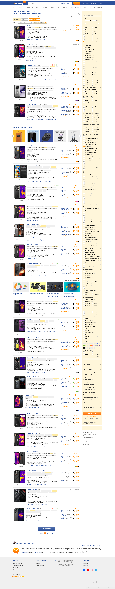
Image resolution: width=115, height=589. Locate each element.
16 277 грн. (76, 154)
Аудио (37, 7)
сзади (95, 292)
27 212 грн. (76, 346)
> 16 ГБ (95, 111)
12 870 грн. (76, 418)
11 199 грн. (76, 397)
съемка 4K (96, 158)
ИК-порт (87, 334)
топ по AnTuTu (88, 59)
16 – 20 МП (96, 129)
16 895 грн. (76, 517)
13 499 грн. (76, 421)
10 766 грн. (76, 405)
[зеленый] (75, 61)
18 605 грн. (76, 329)
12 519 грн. (76, 417)
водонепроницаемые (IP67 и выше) (93, 221)
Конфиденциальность (18, 569)
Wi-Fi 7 (51, 109)
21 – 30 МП (87, 131)
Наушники (85, 441)
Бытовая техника (45, 7)
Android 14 (87, 303)
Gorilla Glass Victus (89, 233)
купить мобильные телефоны (89, 423)
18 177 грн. (76, 327)
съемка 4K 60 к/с (88, 160)
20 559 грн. (76, 189)
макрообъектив (88, 140)
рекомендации (24, 552)
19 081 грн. (76, 325)
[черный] (78, 40)
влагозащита (46, 27)
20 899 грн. (76, 193)
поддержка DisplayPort (90, 322)
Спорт (90, 7)
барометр (87, 241)
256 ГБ (86, 100)
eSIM (95, 312)
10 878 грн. (76, 402)
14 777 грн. (76, 307)
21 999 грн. (76, 208)
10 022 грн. (76, 269)
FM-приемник (88, 287)
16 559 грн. (76, 254)
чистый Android (30, 210)
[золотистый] (75, 201)
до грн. (73, 65)
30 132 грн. (76, 92)
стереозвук (87, 271)
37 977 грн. (76, 108)
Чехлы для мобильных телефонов (89, 434)
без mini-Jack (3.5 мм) (90, 326)
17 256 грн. (76, 150)
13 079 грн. (76, 422)
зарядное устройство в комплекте (92, 264)
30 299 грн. (76, 87)
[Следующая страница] (52, 533)
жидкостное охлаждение (90, 243)
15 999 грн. (76, 27)
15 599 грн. (76, 378)
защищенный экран (89, 229)
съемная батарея (49, 68)
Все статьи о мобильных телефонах (72, 280)
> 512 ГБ (87, 102)
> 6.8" (95, 84)
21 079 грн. (76, 194)
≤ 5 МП (86, 127)
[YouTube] (88, 570)
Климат (52, 7)
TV (33, 7)
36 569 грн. (76, 106)
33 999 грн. (76, 67)
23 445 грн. (76, 173)
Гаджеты (15, 7)
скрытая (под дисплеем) (90, 204)
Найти (76, 3)
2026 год (29, 27)
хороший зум (88, 154)
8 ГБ (86, 108)
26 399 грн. (76, 472)
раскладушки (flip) (89, 69)
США (37, 567)
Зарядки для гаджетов (87, 440)
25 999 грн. (76, 476)
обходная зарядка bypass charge (92, 260)
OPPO (95, 33)
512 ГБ (95, 100)
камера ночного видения (90, 144)
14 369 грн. (76, 309)
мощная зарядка (31, 90)
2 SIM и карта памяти (89, 338)
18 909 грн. (76, 361)
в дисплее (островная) (90, 202)
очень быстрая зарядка (90, 252)
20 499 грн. (76, 213)
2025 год (29, 66)
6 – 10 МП (96, 127)
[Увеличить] (20, 32)
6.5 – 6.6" (96, 82)
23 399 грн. (76, 171)
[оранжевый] (77, 40)
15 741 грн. (76, 379)
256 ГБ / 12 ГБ (29, 240)
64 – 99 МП (87, 119)
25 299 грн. (76, 226)
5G (85, 312)
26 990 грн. (76, 473)
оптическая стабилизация (91, 148)
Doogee (86, 29)
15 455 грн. (76, 382)
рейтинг (94, 551)
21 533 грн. (76, 190)
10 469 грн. (76, 401)
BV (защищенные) (34, 46)
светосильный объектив (90, 169)
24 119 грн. (76, 227)
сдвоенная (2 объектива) (90, 174)
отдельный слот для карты (91, 216)
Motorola (96, 31)
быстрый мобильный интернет (91, 314)
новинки (87, 352)
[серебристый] (75, 100)
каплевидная (88, 197)
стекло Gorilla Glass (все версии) (92, 231)
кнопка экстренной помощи (91, 239)
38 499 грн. (76, 111)
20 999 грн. (76, 211)
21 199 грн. (76, 207)
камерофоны (88, 51)
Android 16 (49, 29)
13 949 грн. (76, 461)
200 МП (95, 121)
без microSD (53, 187)
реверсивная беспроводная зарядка (93, 258)
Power (33, 472)
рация (45, 170)
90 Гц (31, 396)
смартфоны (87, 47)
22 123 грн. (76, 195)
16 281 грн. (76, 151)
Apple (86, 27)
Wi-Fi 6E (47, 90)
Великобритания (40, 565)
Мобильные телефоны (31, 11)
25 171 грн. (76, 231)
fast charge (30, 29)
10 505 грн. (76, 398)
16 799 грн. (76, 511)
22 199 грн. (76, 187)
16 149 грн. (76, 155)
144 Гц (86, 93)
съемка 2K (87, 158)
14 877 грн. (76, 440)
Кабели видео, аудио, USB (88, 437)
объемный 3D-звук (89, 273)
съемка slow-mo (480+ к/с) (91, 167)
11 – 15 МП (87, 129)
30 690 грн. (76, 89)
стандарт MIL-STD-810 (90, 225)
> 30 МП (95, 131)
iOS (86, 307)
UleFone (86, 40)
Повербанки (85, 438)
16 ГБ (86, 111)
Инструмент (78, 7)
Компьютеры (22, 7)
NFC (42, 27)
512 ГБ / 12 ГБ (36, 240)
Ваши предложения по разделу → (41, 542)
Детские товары (64, 7)
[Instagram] (92, 570)
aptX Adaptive (88, 283)
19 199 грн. (76, 359)
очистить (24, 19)
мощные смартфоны (89, 57)
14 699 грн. (76, 383)
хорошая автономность (36, 378)
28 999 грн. (76, 88)
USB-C (86, 318)
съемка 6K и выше (89, 162)
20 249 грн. (76, 364)
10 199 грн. (76, 399)
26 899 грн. (76, 343)
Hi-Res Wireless (88, 277)
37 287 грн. (76, 114)
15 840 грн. (76, 436)
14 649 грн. (76, 435)
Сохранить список (35, 19)
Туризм (84, 7)
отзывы (53, 551)
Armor (33, 206)
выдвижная (87, 200)
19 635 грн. (76, 365)
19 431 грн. (76, 323)
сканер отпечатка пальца (90, 212)
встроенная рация (89, 332)
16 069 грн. (76, 248)
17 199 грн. (76, 147)
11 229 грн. (76, 403)
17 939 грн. (76, 510)
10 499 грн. (76, 270)
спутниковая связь (89, 316)
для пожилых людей (89, 74)
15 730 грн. (76, 381)
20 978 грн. (76, 212)
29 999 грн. (76, 93)
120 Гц (33, 27)
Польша (38, 569)
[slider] (85, 23)
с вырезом (87, 195)
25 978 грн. (76, 477)
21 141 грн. (76, 191)
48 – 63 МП (96, 117)
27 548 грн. (76, 480)
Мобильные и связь (21, 11)
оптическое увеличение (90, 152)
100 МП (95, 119)
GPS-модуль (88, 328)
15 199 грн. (76, 301)
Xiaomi (95, 40)
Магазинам (15, 567)
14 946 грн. (76, 456)
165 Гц (95, 93)
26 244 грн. (76, 232)
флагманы (87, 53)
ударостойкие (53, 27)
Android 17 (96, 305)
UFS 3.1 (51, 90)
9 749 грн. (77, 266)
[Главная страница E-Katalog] (19, 3)
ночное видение (45, 66)
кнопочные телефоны (90, 72)
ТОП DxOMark (88, 187)
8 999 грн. (77, 273)
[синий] (78, 410)
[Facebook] (84, 570)
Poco (95, 35)
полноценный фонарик (90, 237)
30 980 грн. (76, 91)
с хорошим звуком (89, 65)
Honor (86, 31)
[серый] (77, 372)
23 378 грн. (76, 175)
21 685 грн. (76, 360)
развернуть (99, 356)
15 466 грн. (76, 386)
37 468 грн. (76, 112)
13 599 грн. (76, 415)
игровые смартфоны (89, 55)
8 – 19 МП (96, 115)
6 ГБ (95, 106)
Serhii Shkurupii (19, 543)
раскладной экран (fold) (90, 67)
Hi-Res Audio (87, 275)
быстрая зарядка (89, 250)
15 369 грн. (76, 460)
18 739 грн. (76, 518)
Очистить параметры (92, 416)
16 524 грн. (76, 250)
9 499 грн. (77, 268)
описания (36, 551)
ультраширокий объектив (90, 138)
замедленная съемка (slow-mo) (92, 165)
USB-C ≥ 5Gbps (40, 109)
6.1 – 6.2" (96, 80)
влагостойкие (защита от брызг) (92, 219)
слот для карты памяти (90, 214)
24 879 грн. (76, 230)
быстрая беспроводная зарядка (92, 256)
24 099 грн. (76, 167)
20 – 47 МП (87, 117)
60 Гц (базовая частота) (90, 89)
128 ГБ (95, 98)
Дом (58, 7)
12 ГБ (95, 108)
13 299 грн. (76, 453)
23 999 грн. (76, 169)
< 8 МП (86, 115)
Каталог (14, 11)
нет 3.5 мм (54, 29)
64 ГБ (86, 98)
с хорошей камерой (89, 49)
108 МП (86, 121)
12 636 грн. (76, 419)
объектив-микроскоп (89, 142)
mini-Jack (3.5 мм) (89, 324)
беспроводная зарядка (37, 29)
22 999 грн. (76, 367)
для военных (42, 46)
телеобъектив (88, 136)
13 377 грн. (76, 423)
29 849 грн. (76, 94)
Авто (72, 7)
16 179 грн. (76, 252)
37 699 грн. (76, 110)
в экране (96, 294)
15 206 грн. (76, 443)
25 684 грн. (76, 479)
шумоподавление (89, 279)
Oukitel (86, 35)
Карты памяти (86, 444)
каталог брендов (37, 552)
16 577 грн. (76, 253)
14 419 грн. (76, 303)
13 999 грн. (76, 305)
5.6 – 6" (86, 80)
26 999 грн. (76, 234)
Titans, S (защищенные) (36, 86)
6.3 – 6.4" (87, 82)
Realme (86, 38)
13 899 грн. (76, 308)
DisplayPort (46, 109)
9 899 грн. (77, 265)
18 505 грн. (76, 513)
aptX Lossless (88, 285)
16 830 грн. (76, 249)
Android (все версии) (89, 299)
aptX (86, 281)
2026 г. (95, 352)
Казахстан (38, 572)
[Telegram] (96, 570)
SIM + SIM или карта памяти (91, 336)
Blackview (96, 27)
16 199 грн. (76, 153)
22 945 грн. (76, 172)
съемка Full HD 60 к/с (89, 156)
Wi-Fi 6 (49, 170)
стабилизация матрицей (90, 150)
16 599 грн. (76, 246)
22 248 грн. (76, 215)
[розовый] (77, 201)
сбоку (86, 294)
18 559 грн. (76, 326)
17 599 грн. (76, 515)
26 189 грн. (76, 341)
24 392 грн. (76, 168)
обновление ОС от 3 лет (90, 245)
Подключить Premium (18, 576)
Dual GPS (87, 330)
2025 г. (86, 354)
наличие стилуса (88, 235)
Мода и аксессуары (98, 7)
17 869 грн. (76, 322)
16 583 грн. (76, 149)
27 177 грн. (76, 345)
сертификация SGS (89, 227)
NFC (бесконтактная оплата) (91, 208)
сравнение (79, 549)
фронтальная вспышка (90, 189)
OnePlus (87, 33)
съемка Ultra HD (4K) (89, 183)
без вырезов (88, 193)
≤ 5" (86, 78)
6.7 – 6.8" (87, 84)
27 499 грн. (76, 339)
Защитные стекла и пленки (88, 435)
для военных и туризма (90, 63)
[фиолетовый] (77, 100)
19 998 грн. (76, 363)
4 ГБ (86, 106)
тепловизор (16, 19)
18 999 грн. (76, 321)
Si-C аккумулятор (89, 262)
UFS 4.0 (54, 109)
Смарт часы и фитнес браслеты (89, 443)
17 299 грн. (76, 514)
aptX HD (95, 281)
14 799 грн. (76, 439)
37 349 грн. (76, 107)
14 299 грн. (76, 304)
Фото (28, 7)
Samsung (96, 38)
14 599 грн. (76, 385)
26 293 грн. (76, 475)
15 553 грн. (76, 437)
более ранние (97, 354)
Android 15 (96, 303)
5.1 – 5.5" (96, 78)
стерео (44, 29)
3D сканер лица (88, 210)
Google (95, 29)
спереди (87, 292)
